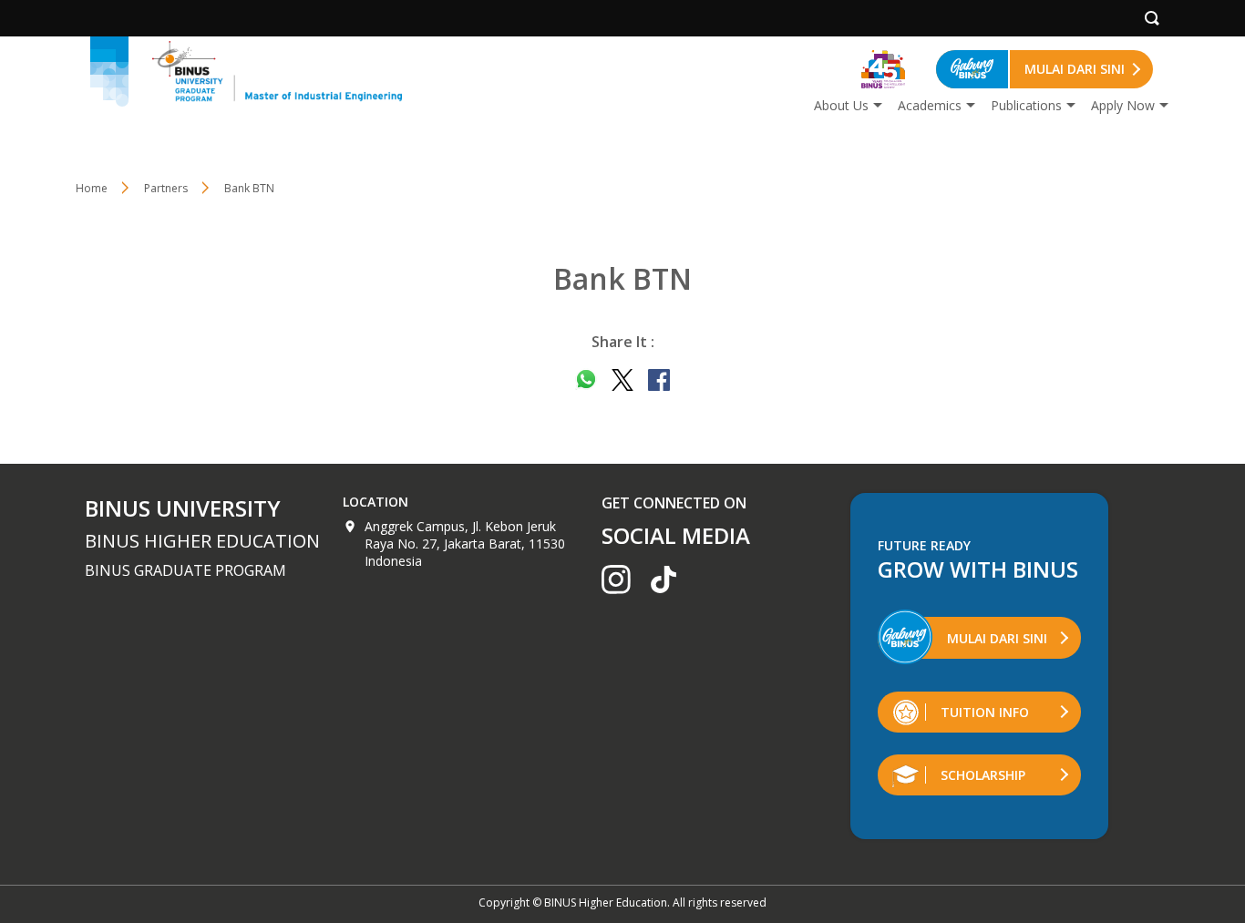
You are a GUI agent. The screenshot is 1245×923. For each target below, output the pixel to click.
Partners (166, 188)
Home (92, 188)
